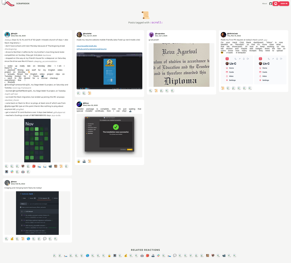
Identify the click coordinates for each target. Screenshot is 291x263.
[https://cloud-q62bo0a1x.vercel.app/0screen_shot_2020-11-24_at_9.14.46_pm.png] (109, 135)
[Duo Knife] (67, 166)
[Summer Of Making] (79, 93)
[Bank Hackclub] (39, 239)
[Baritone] (28, 172)
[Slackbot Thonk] (7, 166)
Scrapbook (22, 3)
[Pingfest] (17, 166)
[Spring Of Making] (173, 91)
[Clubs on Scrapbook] (275, 3)
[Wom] (56, 239)
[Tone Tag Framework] (56, 166)
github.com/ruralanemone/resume (92, 49)
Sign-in (284, 3)
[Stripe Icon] (34, 239)
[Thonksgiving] (17, 172)
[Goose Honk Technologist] (245, 88)
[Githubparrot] (12, 166)
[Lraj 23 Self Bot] (7, 172)
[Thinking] (28, 166)
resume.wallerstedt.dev (87, 46)
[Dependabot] (17, 239)
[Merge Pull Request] (50, 239)
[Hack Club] (8, 3)
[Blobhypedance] (162, 91)
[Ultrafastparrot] (151, 91)
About (264, 3)
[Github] (7, 239)
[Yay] (167, 91)
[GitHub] (270, 3)
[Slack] (12, 172)
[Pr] (228, 88)
